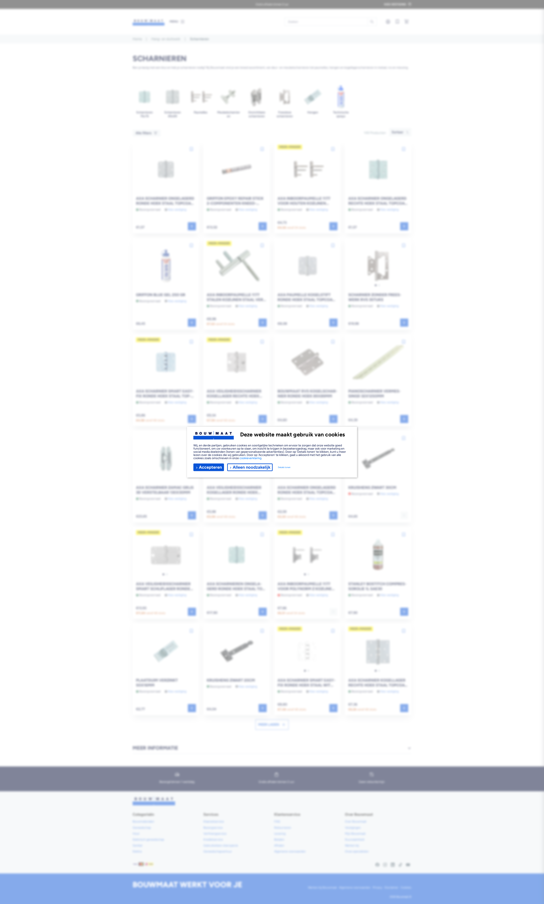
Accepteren (210, 467)
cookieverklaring (250, 458)
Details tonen (284, 467)
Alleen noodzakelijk (252, 467)
